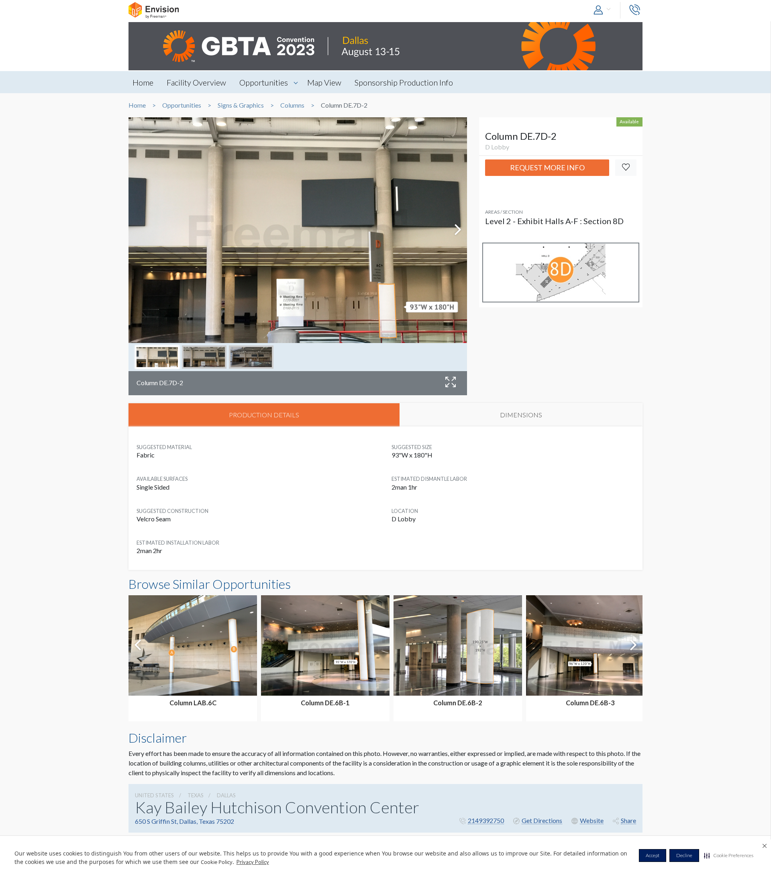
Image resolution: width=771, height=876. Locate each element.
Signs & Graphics (241, 105)
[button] (728, 855)
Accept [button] (652, 855)
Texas (196, 795)
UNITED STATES (154, 795)
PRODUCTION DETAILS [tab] (264, 415)
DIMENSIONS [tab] (521, 415)
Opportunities (263, 82)
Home (143, 82)
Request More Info (547, 167)
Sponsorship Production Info (404, 82)
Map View (324, 82)
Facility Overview (196, 82)
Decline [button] (684, 855)
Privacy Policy (253, 862)
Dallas (226, 795)
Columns (292, 105)
